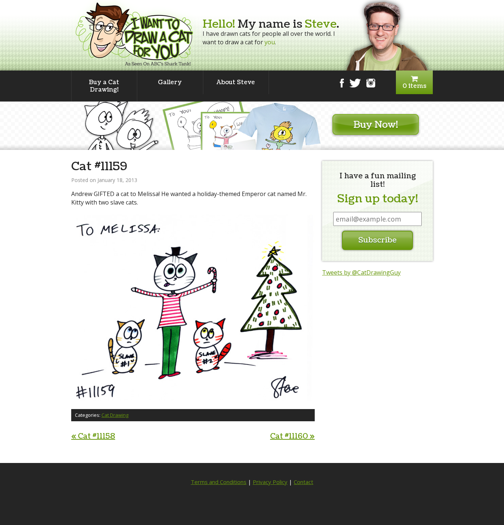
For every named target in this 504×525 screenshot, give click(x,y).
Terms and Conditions (218, 481)
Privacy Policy (270, 481)
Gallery (170, 82)
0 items (415, 86)
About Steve (236, 82)
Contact (303, 481)
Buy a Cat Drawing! (104, 86)
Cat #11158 (93, 436)
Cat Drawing (114, 415)
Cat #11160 (292, 436)
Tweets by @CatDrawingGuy (361, 272)
